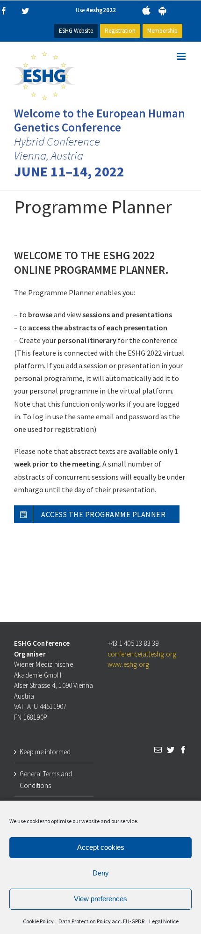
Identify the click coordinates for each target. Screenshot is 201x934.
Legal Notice (164, 921)
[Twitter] (170, 749)
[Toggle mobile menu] (182, 56)
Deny (101, 873)
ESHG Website (76, 31)
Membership (162, 31)
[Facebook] (183, 749)
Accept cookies (100, 847)
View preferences (100, 899)
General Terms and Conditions (46, 779)
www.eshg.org (128, 664)
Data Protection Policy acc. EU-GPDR (101, 921)
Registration (120, 31)
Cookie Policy (38, 921)
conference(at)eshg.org (142, 653)
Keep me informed (45, 751)
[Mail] (158, 749)
